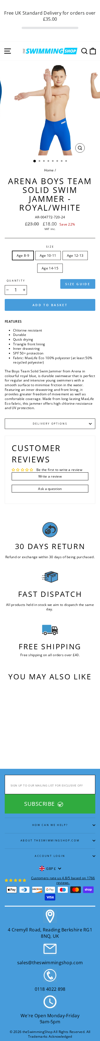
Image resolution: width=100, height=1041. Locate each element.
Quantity (16, 280)
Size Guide (77, 284)
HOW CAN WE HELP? (50, 825)
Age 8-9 (23, 255)
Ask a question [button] (50, 488)
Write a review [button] (50, 476)
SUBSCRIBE (40, 803)
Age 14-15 (50, 268)
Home (49, 170)
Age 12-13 (75, 255)
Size (50, 246)
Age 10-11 (48, 255)
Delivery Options (50, 423)
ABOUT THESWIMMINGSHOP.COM (50, 840)
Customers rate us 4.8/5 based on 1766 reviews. (63, 880)
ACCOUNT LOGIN (50, 856)
